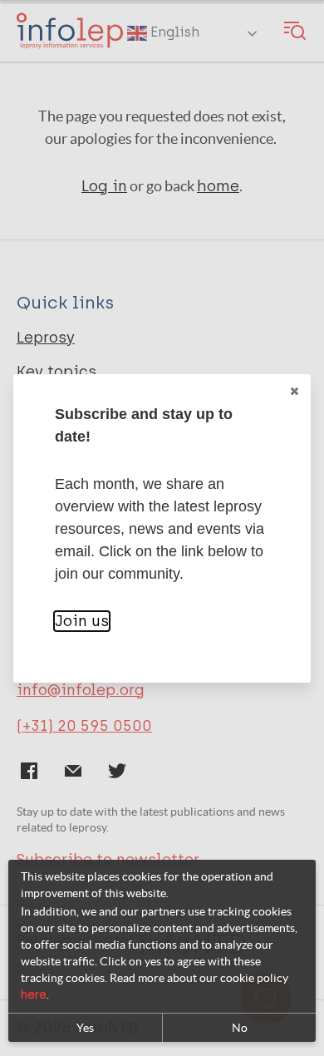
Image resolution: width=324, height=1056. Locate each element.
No (240, 1027)
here (34, 995)
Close (294, 390)
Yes (85, 1027)
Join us (82, 621)
